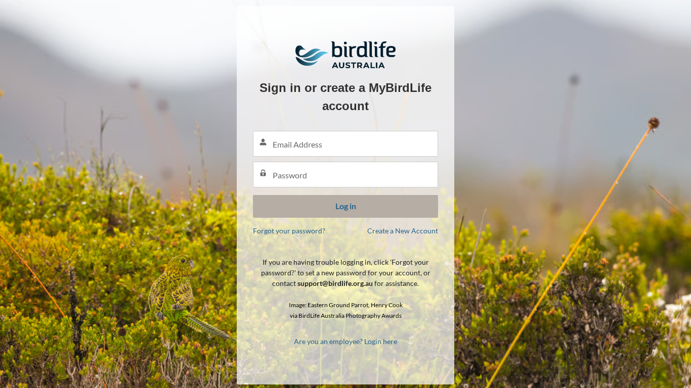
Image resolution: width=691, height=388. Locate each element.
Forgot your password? (289, 230)
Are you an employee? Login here (345, 341)
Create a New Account (402, 230)
